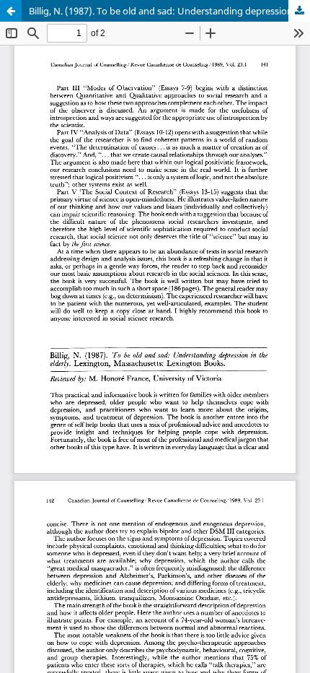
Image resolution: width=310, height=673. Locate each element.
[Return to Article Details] (11, 11)
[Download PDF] (299, 11)
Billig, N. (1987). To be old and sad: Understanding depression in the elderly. (169, 10)
